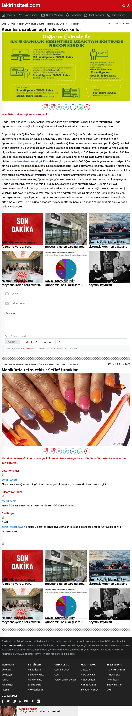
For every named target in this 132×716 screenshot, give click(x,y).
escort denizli (9, 501)
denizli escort (9, 480)
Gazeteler (86, 670)
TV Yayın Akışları (89, 690)
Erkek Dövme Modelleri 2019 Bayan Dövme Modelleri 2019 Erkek (33, 24)
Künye (5, 680)
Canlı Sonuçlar (96, 15)
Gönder (12, 342)
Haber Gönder (88, 680)
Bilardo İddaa (34, 685)
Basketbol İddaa (36, 675)
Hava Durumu (31, 15)
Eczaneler (76, 15)
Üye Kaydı (7, 675)
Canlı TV (10, 15)
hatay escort (25, 143)
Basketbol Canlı (115, 685)
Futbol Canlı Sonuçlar (65, 680)
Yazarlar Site (113, 675)
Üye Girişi (6, 670)
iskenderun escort (27, 161)
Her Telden (74, 24)
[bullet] (49, 342)
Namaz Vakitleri (54, 15)
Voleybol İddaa (35, 690)
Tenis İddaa (112, 680)
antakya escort (10, 179)
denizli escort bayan (13, 527)
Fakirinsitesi (15, 645)
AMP (109, 690)
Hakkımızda (7, 685)
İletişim (5, 690)
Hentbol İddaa (35, 680)
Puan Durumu (119, 15)
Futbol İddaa (34, 670)
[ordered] (45, 342)
